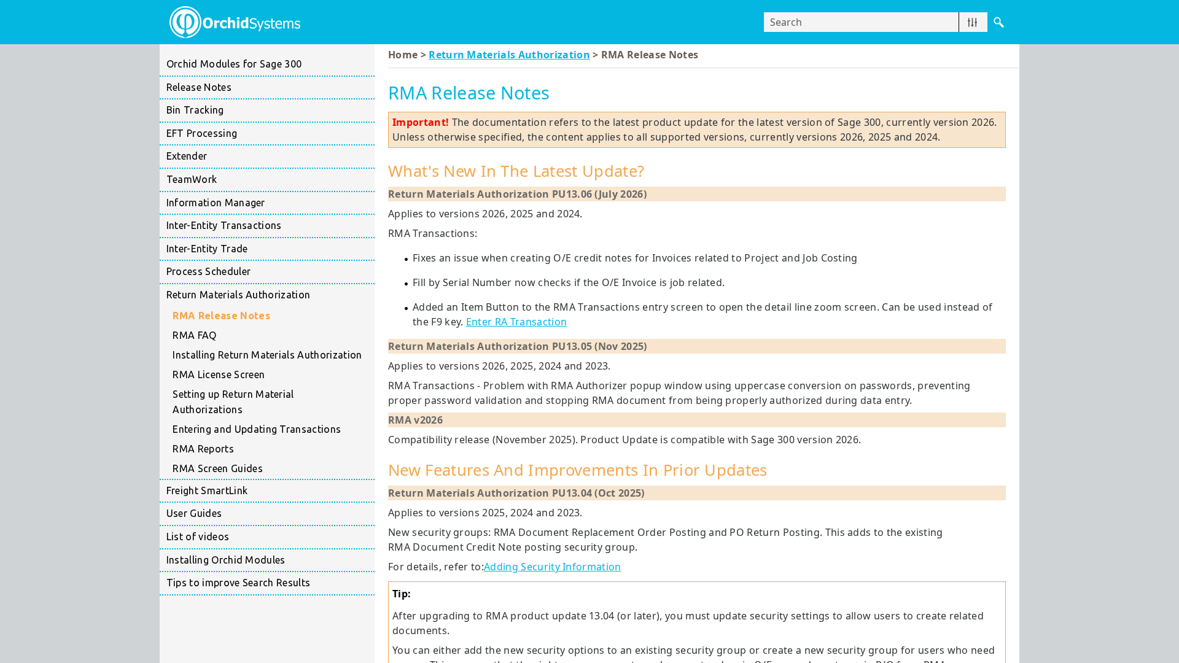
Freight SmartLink (206, 490)
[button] (972, 22)
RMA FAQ (194, 335)
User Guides (194, 513)
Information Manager (215, 202)
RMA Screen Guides (217, 468)
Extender (187, 155)
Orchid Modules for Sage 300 (234, 63)
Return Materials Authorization (238, 294)
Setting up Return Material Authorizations (233, 402)
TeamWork (191, 179)
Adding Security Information (552, 566)
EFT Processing (201, 133)
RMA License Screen (219, 374)
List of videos (197, 536)
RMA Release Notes (221, 315)
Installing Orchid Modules (226, 559)
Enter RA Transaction (516, 321)
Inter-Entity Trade (207, 248)
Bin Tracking (195, 109)
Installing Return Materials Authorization (267, 354)
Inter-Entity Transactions (224, 225)
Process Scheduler (208, 271)
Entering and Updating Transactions (257, 429)
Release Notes (199, 87)
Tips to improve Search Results (238, 582)
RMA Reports (203, 448)
